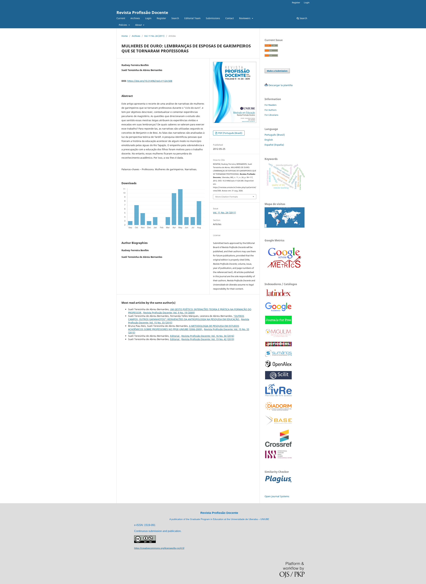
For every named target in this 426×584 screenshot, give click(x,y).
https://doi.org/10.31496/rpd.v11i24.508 (149, 80)
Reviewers (245, 18)
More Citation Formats (226, 196)
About (138, 24)
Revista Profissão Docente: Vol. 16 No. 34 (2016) (207, 335)
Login (148, 18)
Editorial (175, 335)
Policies (123, 24)
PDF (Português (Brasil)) (230, 132)
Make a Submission (277, 70)
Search (175, 18)
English (269, 139)
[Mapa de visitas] (285, 226)
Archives (135, 18)
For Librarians (271, 114)
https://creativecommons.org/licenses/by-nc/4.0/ (159, 548)
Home (124, 35)
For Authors (270, 109)
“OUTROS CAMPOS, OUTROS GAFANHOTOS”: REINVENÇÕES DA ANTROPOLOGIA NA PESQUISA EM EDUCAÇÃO (186, 317)
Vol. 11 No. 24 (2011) (154, 35)
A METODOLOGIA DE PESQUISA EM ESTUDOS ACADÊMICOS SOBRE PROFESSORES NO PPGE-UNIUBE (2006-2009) (183, 327)
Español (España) (274, 144)
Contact (229, 18)
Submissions (213, 18)
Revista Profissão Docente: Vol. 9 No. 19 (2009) (169, 312)
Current (120, 18)
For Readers (270, 104)
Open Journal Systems (277, 496)
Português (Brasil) (275, 134)
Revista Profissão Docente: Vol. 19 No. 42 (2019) (207, 339)
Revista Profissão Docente (142, 12)
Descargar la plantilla (281, 85)
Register (161, 18)
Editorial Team (192, 18)
